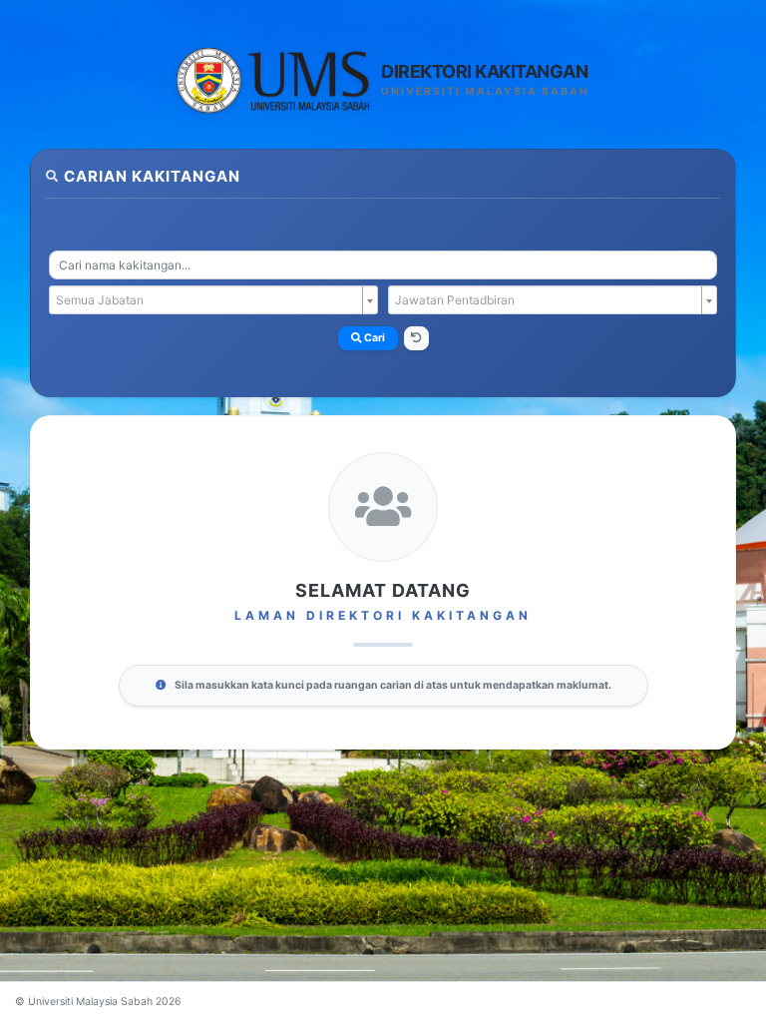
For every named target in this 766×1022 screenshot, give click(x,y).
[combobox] (383, 265)
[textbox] (207, 300)
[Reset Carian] (416, 338)
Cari (373, 337)
